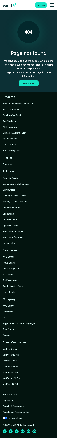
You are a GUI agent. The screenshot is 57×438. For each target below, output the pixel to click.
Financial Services (11, 178)
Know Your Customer (13, 237)
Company (9, 299)
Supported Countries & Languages (19, 323)
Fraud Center (9, 262)
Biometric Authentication (14, 132)
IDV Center (8, 274)
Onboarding (8, 213)
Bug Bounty (8, 400)
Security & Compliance (13, 406)
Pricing (7, 157)
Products (9, 96)
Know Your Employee (13, 231)
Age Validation (9, 121)
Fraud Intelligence (11, 150)
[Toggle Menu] (52, 5)
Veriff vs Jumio (10, 360)
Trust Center (8, 329)
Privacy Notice (10, 394)
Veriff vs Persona (11, 366)
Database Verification (13, 115)
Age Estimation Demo (13, 286)
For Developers (10, 280)
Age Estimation (10, 138)
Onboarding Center (12, 268)
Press (5, 317)
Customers (8, 311)
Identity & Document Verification (18, 103)
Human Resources (11, 207)
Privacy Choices (16, 418)
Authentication (10, 219)
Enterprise (7, 164)
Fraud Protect (9, 144)
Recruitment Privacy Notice (16, 412)
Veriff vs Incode (10, 372)
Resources (10, 250)
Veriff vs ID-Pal (10, 384)
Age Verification (10, 225)
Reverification (9, 243)
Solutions (9, 171)
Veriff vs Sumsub (11, 354)
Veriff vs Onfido (10, 349)
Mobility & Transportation (15, 201)
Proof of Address (11, 109)
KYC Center (8, 257)
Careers (6, 335)
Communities (9, 189)
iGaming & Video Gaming (14, 195)
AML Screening (10, 127)
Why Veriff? (8, 306)
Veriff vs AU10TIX (11, 378)
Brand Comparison (15, 342)
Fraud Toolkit (9, 292)
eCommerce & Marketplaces (16, 184)
